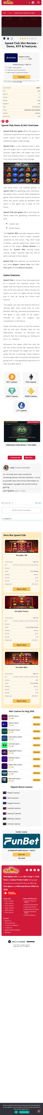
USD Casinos (9, 903)
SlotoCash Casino (14, 779)
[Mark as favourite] (8, 38)
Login (39, 503)
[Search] (26, 2)
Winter (36, 627)
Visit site (21, 77)
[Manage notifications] (38, 1111)
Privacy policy (24, 1112)
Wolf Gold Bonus (30, 915)
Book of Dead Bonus (31, 904)
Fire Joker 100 (21, 555)
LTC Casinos (21, 410)
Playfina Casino (24, 57)
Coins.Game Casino (15, 737)
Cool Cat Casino (13, 744)
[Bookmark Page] (4, 38)
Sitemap (7, 932)
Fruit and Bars (36, 110)
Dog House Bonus (30, 907)
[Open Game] (12, 39)
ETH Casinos (31, 382)
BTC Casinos (12, 382)
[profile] (33, 2)
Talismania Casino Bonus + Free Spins (21, 445)
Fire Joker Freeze (21, 611)
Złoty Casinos (9, 908)
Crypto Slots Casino (15, 765)
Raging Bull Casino (15, 751)
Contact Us (8, 928)
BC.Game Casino (14, 730)
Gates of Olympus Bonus (30, 901)
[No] (41, 1109)
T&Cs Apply (21, 858)
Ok (16, 1112)
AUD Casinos (9, 905)
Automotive (27, 110)
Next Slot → (29, 457)
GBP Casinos (9, 910)
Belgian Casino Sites (21, 264)
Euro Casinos (9, 901)
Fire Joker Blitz (21, 667)
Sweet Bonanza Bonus (31, 909)
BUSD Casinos (31, 396)
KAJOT (38, 88)
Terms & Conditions (11, 925)
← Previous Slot (14, 457)
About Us (8, 921)
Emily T (12, 467)
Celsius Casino (13, 723)
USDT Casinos (12, 396)
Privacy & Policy (10, 923)
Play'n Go (35, 562)
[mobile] (38, 2)
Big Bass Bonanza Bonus (30, 912)
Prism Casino (13, 772)
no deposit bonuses (24, 267)
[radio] (20, 39)
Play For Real (21, 589)
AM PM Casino (13, 716)
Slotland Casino (14, 758)
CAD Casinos (9, 912)
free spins (7, 267)
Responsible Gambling (12, 930)
